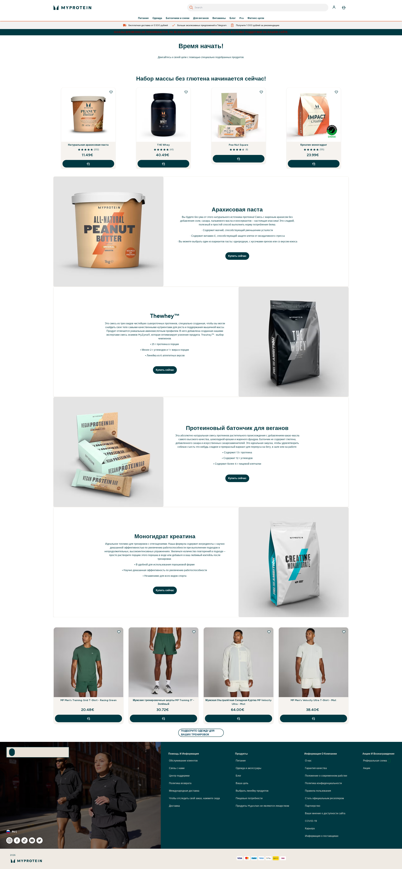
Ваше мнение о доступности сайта (325, 813)
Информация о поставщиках (321, 836)
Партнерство (312, 805)
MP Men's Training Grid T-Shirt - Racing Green (88, 700)
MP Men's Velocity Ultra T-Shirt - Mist (313, 700)
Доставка (174, 805)
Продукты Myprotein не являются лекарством (262, 805)
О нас (308, 760)
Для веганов (201, 18)
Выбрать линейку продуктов (252, 790)
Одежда (157, 18)
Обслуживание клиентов (183, 760)
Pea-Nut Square (238, 144)
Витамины (219, 18)
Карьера (310, 828)
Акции (366, 768)
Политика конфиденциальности (323, 783)
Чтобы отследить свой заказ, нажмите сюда (194, 798)
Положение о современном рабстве (326, 775)
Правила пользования (318, 790)
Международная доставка (184, 790)
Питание (143, 18)
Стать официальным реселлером (324, 798)
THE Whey (163, 144)
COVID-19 (311, 821)
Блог (233, 18)
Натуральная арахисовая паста (88, 144)
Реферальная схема (375, 760)
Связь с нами (177, 768)
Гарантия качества (316, 768)
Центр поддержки (179, 775)
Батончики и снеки (177, 18)
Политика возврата (180, 783)
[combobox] (257, 7)
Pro (241, 18)
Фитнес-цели (255, 18)
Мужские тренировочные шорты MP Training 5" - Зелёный (163, 702)
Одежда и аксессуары (248, 768)
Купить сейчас (237, 256)
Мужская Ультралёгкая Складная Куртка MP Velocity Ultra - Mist (238, 702)
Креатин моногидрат (313, 144)
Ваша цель (242, 783)
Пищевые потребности (249, 798)
